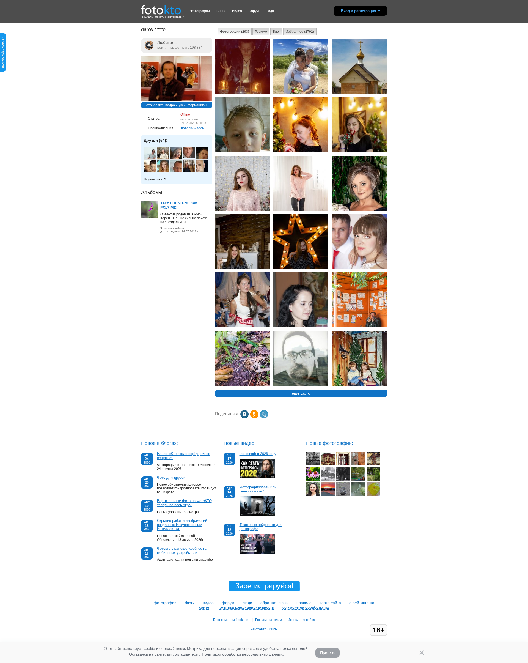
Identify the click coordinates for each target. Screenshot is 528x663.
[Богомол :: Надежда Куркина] (358, 495)
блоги (190, 603)
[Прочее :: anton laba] (343, 464)
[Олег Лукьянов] (166, 159)
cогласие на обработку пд (305, 607)
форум (228, 603)
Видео (237, 11)
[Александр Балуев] (192, 156)
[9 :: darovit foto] (242, 93)
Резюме (261, 32)
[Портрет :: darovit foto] (242, 151)
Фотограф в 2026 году (258, 454)
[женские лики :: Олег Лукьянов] (313, 495)
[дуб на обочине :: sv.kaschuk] (343, 479)
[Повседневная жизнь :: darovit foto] (300, 326)
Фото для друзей (171, 477)
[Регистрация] (3, 71)
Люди (269, 11)
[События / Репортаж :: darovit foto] (242, 326)
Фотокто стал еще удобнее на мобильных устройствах (182, 550)
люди (247, 603)
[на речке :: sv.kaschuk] (358, 479)
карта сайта (330, 603)
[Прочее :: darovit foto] (300, 268)
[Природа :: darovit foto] (359, 93)
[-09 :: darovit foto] (300, 93)
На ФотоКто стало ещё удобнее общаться (183, 456)
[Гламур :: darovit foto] (300, 210)
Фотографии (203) (234, 32)
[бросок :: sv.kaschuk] (328, 479)
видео (208, 603)
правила (304, 603)
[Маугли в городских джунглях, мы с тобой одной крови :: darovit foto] (359, 326)
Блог (276, 32)
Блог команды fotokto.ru (231, 620)
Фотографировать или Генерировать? (258, 489)
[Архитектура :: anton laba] (328, 464)
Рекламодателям (268, 620)
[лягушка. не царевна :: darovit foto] (242, 385)
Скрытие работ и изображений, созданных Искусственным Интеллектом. (182, 525)
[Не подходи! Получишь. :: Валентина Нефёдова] (373, 495)
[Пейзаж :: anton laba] (313, 464)
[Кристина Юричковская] (192, 172)
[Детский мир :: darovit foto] (359, 385)
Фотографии (200, 11)
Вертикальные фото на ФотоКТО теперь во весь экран (184, 503)
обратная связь (274, 603)
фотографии (165, 603)
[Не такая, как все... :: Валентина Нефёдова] (343, 495)
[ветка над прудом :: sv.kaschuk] (373, 479)
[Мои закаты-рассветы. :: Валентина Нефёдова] (328, 495)
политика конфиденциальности (246, 607)
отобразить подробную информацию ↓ (176, 105)
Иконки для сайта (301, 620)
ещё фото (301, 393)
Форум (254, 11)
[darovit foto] (176, 100)
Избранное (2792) (300, 32)
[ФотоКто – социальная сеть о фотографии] (161, 7)
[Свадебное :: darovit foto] (359, 268)
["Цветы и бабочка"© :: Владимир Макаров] (313, 479)
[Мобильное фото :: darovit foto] (300, 385)
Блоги (221, 11)
